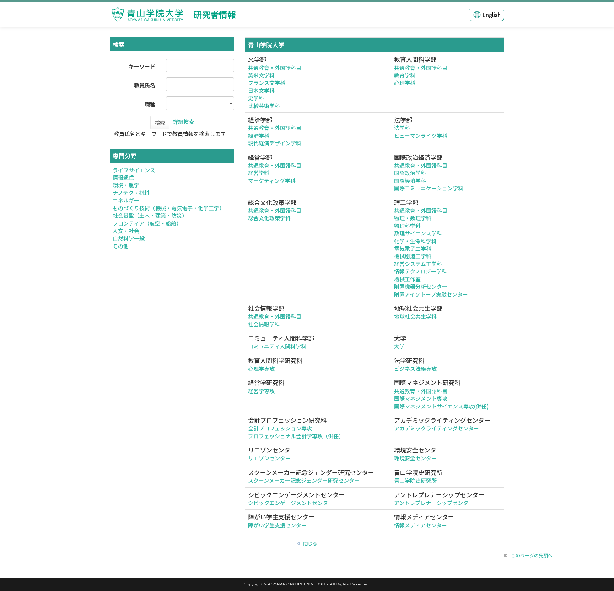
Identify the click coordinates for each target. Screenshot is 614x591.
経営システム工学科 (418, 263)
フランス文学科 (266, 82)
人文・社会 (126, 230)
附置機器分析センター (420, 286)
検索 (160, 122)
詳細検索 (183, 121)
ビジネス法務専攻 (415, 368)
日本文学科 (261, 90)
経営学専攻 (261, 391)
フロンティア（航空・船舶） (147, 223)
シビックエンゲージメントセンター (290, 502)
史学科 (256, 98)
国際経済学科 (410, 180)
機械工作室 (407, 279)
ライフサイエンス (134, 170)
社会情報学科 (264, 324)
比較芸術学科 (264, 105)
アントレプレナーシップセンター (434, 502)
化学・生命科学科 (415, 241)
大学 (399, 346)
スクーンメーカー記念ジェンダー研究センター (304, 480)
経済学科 (258, 135)
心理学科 (404, 82)
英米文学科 (261, 75)
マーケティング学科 (272, 180)
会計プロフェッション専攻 (280, 428)
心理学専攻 (261, 368)
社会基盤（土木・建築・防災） (150, 215)
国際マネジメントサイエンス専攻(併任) (441, 406)
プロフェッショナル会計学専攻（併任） (296, 436)
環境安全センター (415, 458)
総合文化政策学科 (269, 218)
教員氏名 (144, 85)
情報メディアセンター (420, 525)
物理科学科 (407, 225)
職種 (150, 104)
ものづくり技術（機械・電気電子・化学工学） (169, 208)
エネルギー (126, 200)
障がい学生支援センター (277, 525)
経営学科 (258, 173)
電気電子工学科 (412, 248)
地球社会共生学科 (415, 316)
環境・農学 (126, 185)
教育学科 (404, 75)
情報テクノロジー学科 (420, 271)
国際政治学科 (410, 173)
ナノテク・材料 (131, 192)
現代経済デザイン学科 (274, 143)
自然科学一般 (129, 238)
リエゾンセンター (269, 458)
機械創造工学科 (412, 256)
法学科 (402, 127)
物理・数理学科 (412, 218)
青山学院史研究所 (415, 480)
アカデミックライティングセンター (436, 428)
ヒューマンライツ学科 (420, 135)
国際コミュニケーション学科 (428, 188)
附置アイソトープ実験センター (431, 294)
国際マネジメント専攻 (420, 398)
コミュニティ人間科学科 (277, 346)
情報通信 (123, 177)
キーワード (142, 66)
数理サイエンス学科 (418, 233)
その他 (121, 246)
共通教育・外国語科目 (274, 67)
